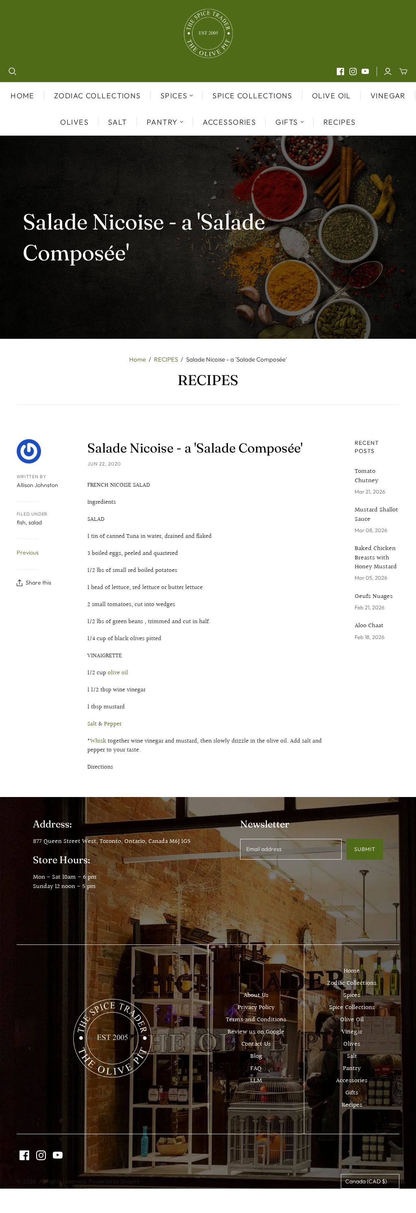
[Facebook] (340, 71)
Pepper (112, 724)
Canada (366, 1181)
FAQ (256, 1069)
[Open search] (13, 71)
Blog (256, 1056)
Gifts (351, 1093)
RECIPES (166, 359)
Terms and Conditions (256, 1020)
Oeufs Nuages (374, 596)
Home (23, 95)
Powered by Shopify (114, 1181)
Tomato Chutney (366, 476)
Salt (117, 122)
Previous (28, 552)
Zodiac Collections (97, 95)
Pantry (352, 1069)
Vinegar (387, 95)
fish (21, 522)
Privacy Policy (256, 1008)
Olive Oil (331, 95)
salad (35, 522)
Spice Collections (252, 95)
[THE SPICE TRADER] (208, 33)
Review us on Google (256, 1032)
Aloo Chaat (369, 626)
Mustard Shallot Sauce (376, 515)
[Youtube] (365, 71)
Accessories (229, 122)
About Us (256, 995)
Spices (351, 995)
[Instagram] (353, 71)
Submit (364, 849)
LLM (256, 1081)
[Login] (388, 71)
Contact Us (256, 1044)
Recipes (339, 122)
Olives (74, 122)
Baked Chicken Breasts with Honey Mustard (376, 558)
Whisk (98, 741)
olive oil (118, 673)
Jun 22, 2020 (104, 464)
